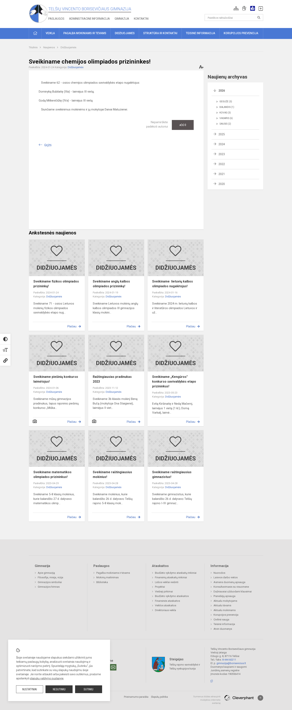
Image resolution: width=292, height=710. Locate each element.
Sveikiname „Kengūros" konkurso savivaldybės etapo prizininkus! (174, 381)
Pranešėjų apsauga (224, 596)
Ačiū (182, 125)
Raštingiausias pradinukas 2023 (112, 379)
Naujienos (49, 47)
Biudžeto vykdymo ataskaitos (172, 596)
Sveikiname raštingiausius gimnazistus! (171, 474)
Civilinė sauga (221, 619)
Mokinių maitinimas (107, 577)
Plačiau (71, 326)
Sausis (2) (225, 123)
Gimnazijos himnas (49, 586)
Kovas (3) (225, 112)
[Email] (113, 667)
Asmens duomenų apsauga (229, 582)
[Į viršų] (260, 698)
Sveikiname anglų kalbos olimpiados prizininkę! (111, 284)
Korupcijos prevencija (226, 614)
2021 (222, 174)
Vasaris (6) (226, 118)
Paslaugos (56, 18)
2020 (222, 184)
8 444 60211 (229, 659)
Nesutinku (59, 689)
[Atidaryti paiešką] (258, 17)
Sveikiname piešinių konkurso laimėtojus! (55, 379)
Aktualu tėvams (222, 605)
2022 (222, 164)
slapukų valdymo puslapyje (47, 678)
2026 (222, 90)
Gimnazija (122, 18)
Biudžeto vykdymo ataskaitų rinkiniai (175, 572)
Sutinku (88, 689)
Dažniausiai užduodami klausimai (233, 591)
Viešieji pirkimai (164, 591)
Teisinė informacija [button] (200, 33)
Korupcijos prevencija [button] (241, 33)
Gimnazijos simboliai (50, 582)
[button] (236, 8)
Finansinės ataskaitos (167, 600)
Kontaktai (141, 18)
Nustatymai (29, 689)
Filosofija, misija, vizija (50, 577)
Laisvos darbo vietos (226, 577)
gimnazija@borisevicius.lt (231, 663)
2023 (222, 154)
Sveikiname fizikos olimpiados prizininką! (56, 284)
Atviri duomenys (223, 628)
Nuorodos (219, 572)
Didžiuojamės (68, 47)
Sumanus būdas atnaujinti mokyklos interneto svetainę (206, 699)
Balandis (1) (226, 107)
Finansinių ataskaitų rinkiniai (171, 577)
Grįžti (47, 145)
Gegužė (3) (225, 101)
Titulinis (33, 47)
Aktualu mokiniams (225, 610)
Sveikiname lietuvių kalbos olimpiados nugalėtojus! (172, 284)
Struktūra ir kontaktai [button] (160, 33)
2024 (222, 144)
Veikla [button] (50, 33)
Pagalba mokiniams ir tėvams (113, 572)
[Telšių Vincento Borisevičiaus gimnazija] (38, 13)
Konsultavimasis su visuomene (231, 586)
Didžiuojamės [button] (125, 33)
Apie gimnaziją (46, 572)
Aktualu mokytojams (225, 600)
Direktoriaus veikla (165, 610)
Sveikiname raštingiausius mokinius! (112, 474)
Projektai (160, 586)
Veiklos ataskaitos (165, 605)
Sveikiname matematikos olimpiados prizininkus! (52, 474)
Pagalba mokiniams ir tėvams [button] (84, 33)
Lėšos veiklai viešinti (166, 582)
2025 (222, 134)
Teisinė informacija (224, 624)
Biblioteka (102, 582)
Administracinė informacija (89, 18)
